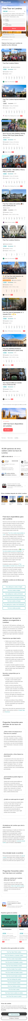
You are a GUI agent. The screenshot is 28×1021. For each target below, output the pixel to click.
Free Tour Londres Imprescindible (14, 959)
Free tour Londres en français (14, 601)
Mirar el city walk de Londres (17, 886)
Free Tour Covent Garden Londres (14, 976)
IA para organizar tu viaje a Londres (14, 903)
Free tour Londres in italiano (14, 590)
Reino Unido (10, 438)
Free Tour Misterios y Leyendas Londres (14, 955)
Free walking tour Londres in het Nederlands (14, 604)
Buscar (14, 28)
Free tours (4, 438)
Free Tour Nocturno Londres (14, 982)
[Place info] (24, 11)
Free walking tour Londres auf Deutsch (14, 594)
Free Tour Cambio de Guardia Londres (14, 972)
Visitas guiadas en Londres (14, 485)
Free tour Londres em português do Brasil (14, 597)
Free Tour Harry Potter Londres (14, 952)
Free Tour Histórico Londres (14, 986)
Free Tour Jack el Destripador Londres (14, 962)
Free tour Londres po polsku (14, 608)
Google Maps (22, 710)
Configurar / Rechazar (14, 1018)
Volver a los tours (15, 1014)
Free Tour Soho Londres (14, 989)
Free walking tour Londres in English (14, 587)
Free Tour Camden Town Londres (14, 969)
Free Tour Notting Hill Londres (14, 979)
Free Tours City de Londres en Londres (14, 993)
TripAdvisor (7, 712)
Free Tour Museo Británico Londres (14, 965)
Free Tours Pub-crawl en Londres (14, 996)
